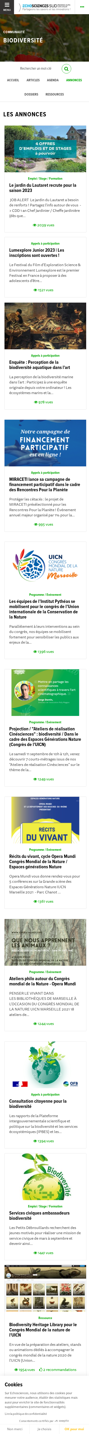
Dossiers (31, 94)
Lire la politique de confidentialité (26, 1413)
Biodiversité (23, 41)
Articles (33, 80)
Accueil (13, 80)
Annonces (74, 80)
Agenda (53, 80)
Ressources (55, 94)
